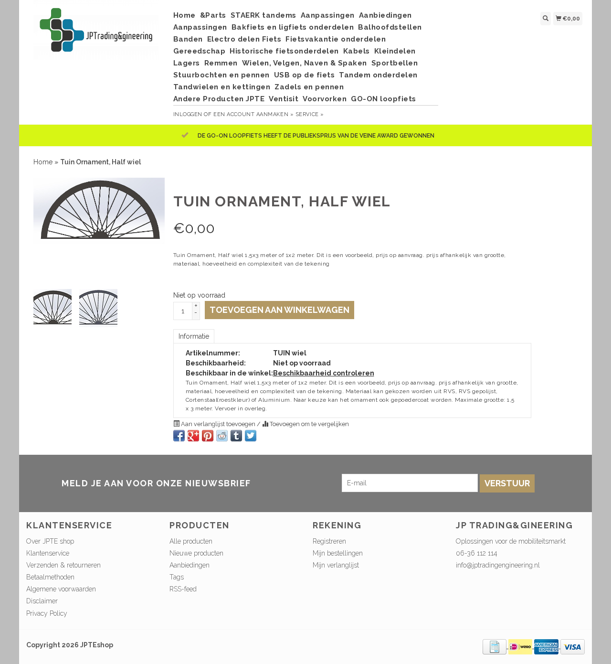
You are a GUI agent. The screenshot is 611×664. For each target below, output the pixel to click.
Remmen (221, 63)
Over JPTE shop (50, 541)
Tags (176, 577)
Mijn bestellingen (338, 553)
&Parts (213, 15)
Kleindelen (395, 51)
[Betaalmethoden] (495, 646)
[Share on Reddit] (222, 435)
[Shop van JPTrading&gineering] (96, 34)
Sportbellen (394, 63)
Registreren (329, 541)
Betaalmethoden (50, 577)
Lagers (186, 63)
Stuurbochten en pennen (221, 75)
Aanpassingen (328, 15)
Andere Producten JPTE (219, 99)
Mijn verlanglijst (336, 565)
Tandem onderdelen (378, 75)
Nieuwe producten (196, 553)
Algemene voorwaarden (61, 589)
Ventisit (283, 99)
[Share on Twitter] (250, 435)
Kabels (356, 51)
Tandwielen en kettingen (222, 87)
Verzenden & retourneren (63, 565)
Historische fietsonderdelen (284, 51)
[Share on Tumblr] (236, 435)
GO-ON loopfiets (383, 99)
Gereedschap (199, 51)
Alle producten (190, 541)
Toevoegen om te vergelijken (308, 424)
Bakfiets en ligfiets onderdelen (293, 27)
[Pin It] (207, 435)
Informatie (194, 336)
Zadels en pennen (309, 87)
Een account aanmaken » (253, 114)
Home (184, 15)
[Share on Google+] (193, 435)
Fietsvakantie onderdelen (335, 39)
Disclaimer (42, 601)
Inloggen (187, 114)
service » (309, 114)
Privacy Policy (46, 613)
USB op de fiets (304, 75)
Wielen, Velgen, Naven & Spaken (304, 63)
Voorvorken (325, 99)
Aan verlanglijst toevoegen (218, 424)
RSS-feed (183, 589)
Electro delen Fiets (244, 39)
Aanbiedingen (385, 15)
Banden (188, 39)
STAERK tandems (263, 15)
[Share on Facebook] (179, 435)
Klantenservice (47, 553)
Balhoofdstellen (390, 27)
